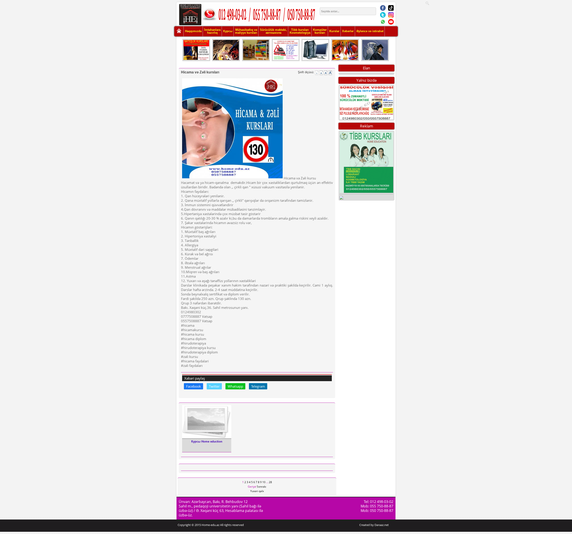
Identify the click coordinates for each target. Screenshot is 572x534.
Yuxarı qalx (257, 491)
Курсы (227, 31)
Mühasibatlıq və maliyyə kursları (246, 31)
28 (270, 482)
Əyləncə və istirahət (369, 31)
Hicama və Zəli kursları (200, 72)
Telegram (258, 386)
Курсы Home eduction (206, 441)
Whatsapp (235, 386)
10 (263, 482)
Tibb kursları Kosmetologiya (300, 31)
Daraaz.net (381, 525)
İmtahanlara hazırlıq (212, 31)
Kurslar (334, 31)
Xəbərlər (348, 31)
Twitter (214, 386)
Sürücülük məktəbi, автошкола (273, 31)
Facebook (193, 386)
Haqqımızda (193, 31)
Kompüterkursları (320, 31)
